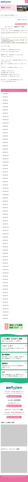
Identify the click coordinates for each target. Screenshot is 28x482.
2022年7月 (5, 243)
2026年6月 (5, 100)
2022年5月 (5, 250)
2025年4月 (5, 142)
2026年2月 (5, 109)
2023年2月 (5, 220)
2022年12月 (6, 227)
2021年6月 (5, 286)
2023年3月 (5, 217)
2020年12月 (6, 305)
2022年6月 (5, 246)
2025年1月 (5, 152)
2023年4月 (5, 214)
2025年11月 (5, 119)
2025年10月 (6, 123)
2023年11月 (5, 191)
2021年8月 (5, 279)
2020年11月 (5, 308)
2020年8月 (5, 318)
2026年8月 (5, 93)
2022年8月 (5, 240)
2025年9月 (5, 126)
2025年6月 (5, 136)
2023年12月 (6, 188)
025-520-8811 (15, 417)
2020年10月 (6, 312)
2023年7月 (5, 204)
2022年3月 (5, 256)
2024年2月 (5, 181)
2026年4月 (5, 103)
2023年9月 (5, 198)
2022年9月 (5, 237)
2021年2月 (5, 299)
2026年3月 (5, 106)
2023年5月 (5, 211)
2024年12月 (6, 155)
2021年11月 (5, 269)
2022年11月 (5, 230)
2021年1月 (5, 302)
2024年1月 (5, 184)
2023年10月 (6, 194)
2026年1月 (5, 113)
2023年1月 (5, 224)
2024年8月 (5, 168)
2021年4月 (5, 292)
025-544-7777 (15, 396)
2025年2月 (5, 149)
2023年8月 (5, 201)
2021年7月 (5, 282)
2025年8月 (5, 129)
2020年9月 (5, 315)
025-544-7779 (15, 406)
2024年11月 (5, 158)
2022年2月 (5, 259)
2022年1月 (5, 263)
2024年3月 (5, 178)
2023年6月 (5, 207)
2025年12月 (6, 116)
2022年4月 (5, 253)
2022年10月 (6, 233)
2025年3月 (5, 145)
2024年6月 (5, 175)
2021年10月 (6, 272)
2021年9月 (5, 276)
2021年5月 (5, 289)
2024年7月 (5, 171)
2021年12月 (6, 266)
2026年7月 (5, 96)
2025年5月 (5, 139)
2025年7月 (5, 132)
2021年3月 (5, 295)
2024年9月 (5, 165)
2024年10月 (6, 162)
